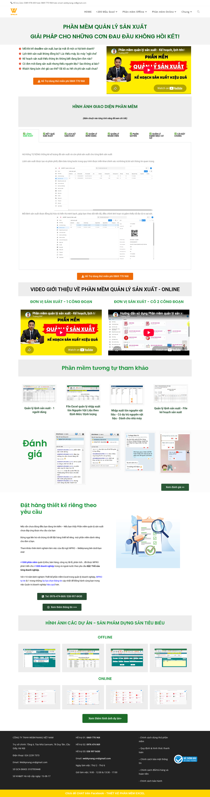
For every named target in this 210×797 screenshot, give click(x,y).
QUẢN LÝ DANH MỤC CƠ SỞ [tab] (156, 135)
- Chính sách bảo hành (150, 780)
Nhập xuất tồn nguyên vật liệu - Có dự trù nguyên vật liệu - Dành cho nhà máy (127, 414)
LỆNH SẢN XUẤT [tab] (28, 134)
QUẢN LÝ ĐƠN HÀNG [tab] (91, 134)
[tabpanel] (105, 206)
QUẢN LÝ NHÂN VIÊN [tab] (113, 134)
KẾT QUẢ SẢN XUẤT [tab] (49, 134)
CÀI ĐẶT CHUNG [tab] (179, 134)
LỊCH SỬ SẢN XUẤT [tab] (69, 134)
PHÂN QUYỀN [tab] (134, 134)
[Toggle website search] (198, 11)
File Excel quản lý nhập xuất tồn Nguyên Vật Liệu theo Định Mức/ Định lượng (83, 410)
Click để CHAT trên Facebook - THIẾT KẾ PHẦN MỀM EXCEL (105, 793)
